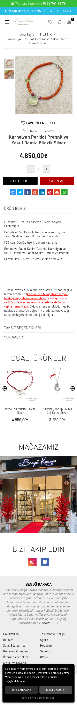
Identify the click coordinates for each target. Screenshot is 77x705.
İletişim (8, 639)
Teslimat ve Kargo (52, 634)
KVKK (44, 657)
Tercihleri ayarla (21, 689)
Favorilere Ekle (40, 123)
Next (72, 388)
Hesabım (46, 645)
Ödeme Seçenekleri (16, 657)
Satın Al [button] (56, 181)
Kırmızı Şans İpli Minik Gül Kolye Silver (57, 410)
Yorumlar (13, 337)
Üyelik (44, 639)
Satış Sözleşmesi (14, 645)
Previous (4, 388)
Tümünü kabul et (56, 689)
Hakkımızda (11, 634)
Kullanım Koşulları (15, 651)
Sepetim (45, 651)
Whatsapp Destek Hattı (40, 3)
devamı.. (48, 623)
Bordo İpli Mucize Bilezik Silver (20, 410)
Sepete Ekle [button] (20, 181)
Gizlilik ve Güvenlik (15, 663)
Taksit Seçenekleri (22, 327)
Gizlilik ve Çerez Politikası (40, 697)
